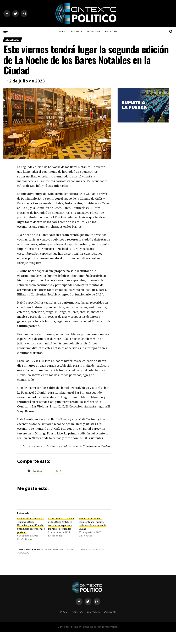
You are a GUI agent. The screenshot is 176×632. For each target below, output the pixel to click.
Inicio (62, 31)
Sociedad (111, 31)
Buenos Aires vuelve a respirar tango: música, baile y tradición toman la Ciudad (92, 523)
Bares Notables (55, 550)
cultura (81, 550)
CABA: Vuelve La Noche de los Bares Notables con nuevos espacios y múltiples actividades (61, 523)
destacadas (97, 550)
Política (76, 31)
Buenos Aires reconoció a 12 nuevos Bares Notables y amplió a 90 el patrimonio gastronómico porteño (31, 525)
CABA (70, 550)
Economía (93, 31)
